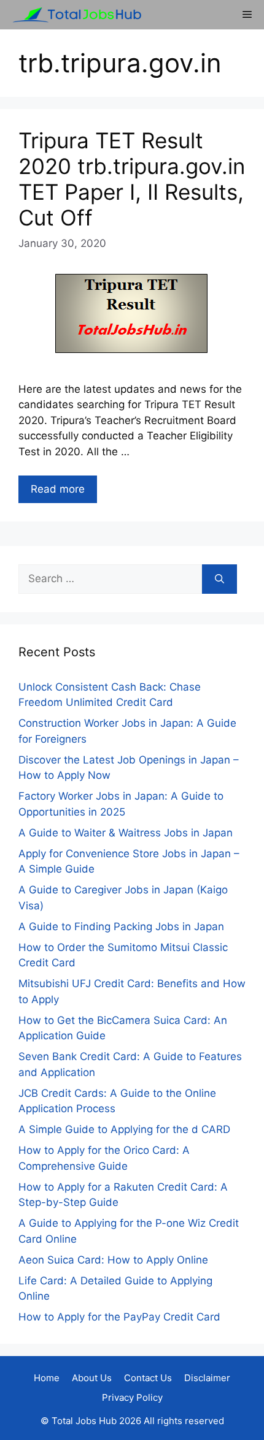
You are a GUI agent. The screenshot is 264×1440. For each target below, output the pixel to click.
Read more (58, 489)
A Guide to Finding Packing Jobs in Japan (121, 926)
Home (47, 1378)
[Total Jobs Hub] (73, 14)
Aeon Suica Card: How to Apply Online (113, 1260)
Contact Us (148, 1378)
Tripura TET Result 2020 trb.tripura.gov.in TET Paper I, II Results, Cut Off (131, 178)
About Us (92, 1378)
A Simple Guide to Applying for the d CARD (124, 1129)
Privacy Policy (132, 1397)
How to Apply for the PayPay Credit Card (119, 1317)
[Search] (219, 579)
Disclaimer (207, 1378)
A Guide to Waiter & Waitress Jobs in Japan (125, 833)
